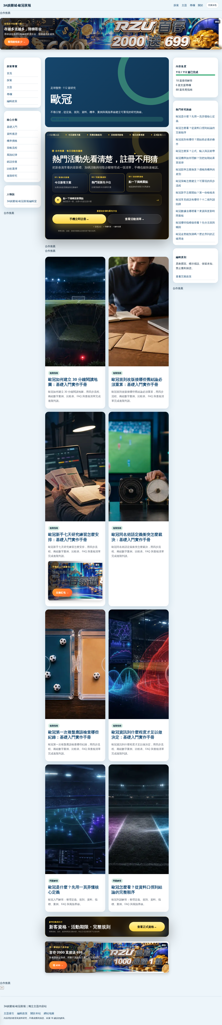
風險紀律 (12, 154)
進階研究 (12, 175)
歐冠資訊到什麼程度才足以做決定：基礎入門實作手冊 (136, 734)
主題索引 (9, 1013)
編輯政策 (12, 101)
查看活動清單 (134, 219)
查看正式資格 (147, 927)
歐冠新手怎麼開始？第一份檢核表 (195, 192)
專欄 (192, 5)
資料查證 (12, 133)
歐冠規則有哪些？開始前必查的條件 (195, 142)
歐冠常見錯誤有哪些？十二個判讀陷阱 (195, 202)
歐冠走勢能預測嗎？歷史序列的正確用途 (195, 236)
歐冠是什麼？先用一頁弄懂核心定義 (73, 889)
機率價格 (12, 140)
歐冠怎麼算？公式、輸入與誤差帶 (195, 151)
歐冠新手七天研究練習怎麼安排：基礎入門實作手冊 (73, 537)
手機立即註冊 (79, 219)
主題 (184, 5)
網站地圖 (49, 1013)
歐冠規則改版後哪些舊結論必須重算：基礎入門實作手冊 (136, 382)
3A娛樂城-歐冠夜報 (17, 5)
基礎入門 (12, 126)
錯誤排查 (12, 161)
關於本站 (35, 1013)
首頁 (9, 73)
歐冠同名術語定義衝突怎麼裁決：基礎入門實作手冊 (136, 537)
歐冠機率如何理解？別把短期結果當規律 (195, 160)
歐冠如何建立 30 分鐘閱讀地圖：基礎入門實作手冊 (73, 382)
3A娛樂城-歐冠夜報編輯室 (22, 201)
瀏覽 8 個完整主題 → (62, 119)
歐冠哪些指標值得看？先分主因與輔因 (195, 225)
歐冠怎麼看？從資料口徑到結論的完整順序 (136, 889)
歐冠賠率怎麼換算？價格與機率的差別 (195, 172)
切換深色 (212, 5)
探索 (176, 5)
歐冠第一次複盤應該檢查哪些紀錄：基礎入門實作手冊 (73, 734)
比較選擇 (12, 168)
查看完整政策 (183, 276)
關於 (200, 5)
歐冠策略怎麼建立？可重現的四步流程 (195, 183)
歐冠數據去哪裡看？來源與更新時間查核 (195, 213)
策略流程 (12, 147)
